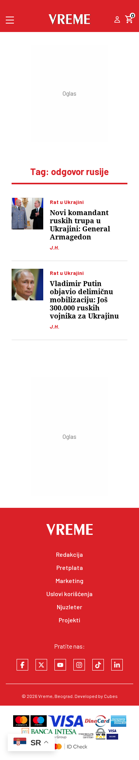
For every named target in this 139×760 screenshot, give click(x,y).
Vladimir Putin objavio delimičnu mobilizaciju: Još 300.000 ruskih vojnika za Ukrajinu (84, 300)
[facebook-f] (22, 665)
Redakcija (69, 554)
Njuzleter (69, 606)
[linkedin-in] (117, 665)
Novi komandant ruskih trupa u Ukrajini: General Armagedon (80, 225)
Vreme (45, 696)
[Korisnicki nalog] (117, 20)
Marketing (69, 580)
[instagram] (79, 665)
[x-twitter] (41, 665)
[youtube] (60, 665)
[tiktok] (98, 665)
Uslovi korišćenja (69, 593)
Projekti (69, 620)
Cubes (111, 696)
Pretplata (69, 567)
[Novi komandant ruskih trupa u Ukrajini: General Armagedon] (27, 213)
